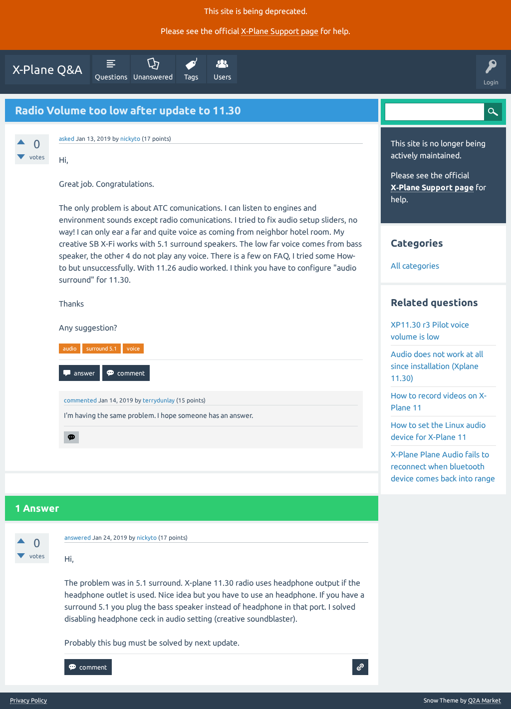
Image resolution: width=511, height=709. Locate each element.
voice (133, 349)
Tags (191, 77)
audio (69, 349)
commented (80, 400)
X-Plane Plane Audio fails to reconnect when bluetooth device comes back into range (443, 466)
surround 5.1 (101, 349)
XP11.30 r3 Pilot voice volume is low (430, 330)
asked (66, 138)
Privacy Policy (28, 701)
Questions (111, 77)
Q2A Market (484, 700)
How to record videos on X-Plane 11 (439, 401)
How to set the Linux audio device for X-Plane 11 (438, 430)
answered (77, 537)
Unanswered (153, 77)
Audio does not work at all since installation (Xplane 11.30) (437, 366)
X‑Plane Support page (279, 30)
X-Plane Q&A (47, 69)
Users (222, 77)
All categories (415, 265)
